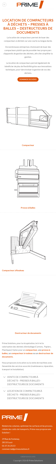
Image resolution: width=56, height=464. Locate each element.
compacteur (31, 350)
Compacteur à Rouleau (13, 270)
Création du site (28, 457)
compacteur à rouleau (22, 353)
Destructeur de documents (28, 333)
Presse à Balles (28, 207)
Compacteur (28, 145)
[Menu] (4, 4)
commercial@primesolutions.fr (16, 449)
